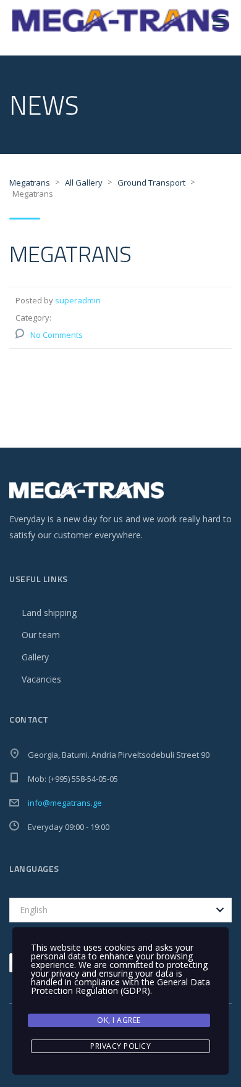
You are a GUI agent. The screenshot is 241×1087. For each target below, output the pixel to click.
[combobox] (120, 910)
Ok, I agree (119, 1020)
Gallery (35, 657)
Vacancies (41, 679)
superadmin (78, 300)
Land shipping (49, 612)
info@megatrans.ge (65, 802)
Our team (41, 635)
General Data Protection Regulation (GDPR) (120, 986)
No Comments (56, 334)
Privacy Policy (120, 1046)
